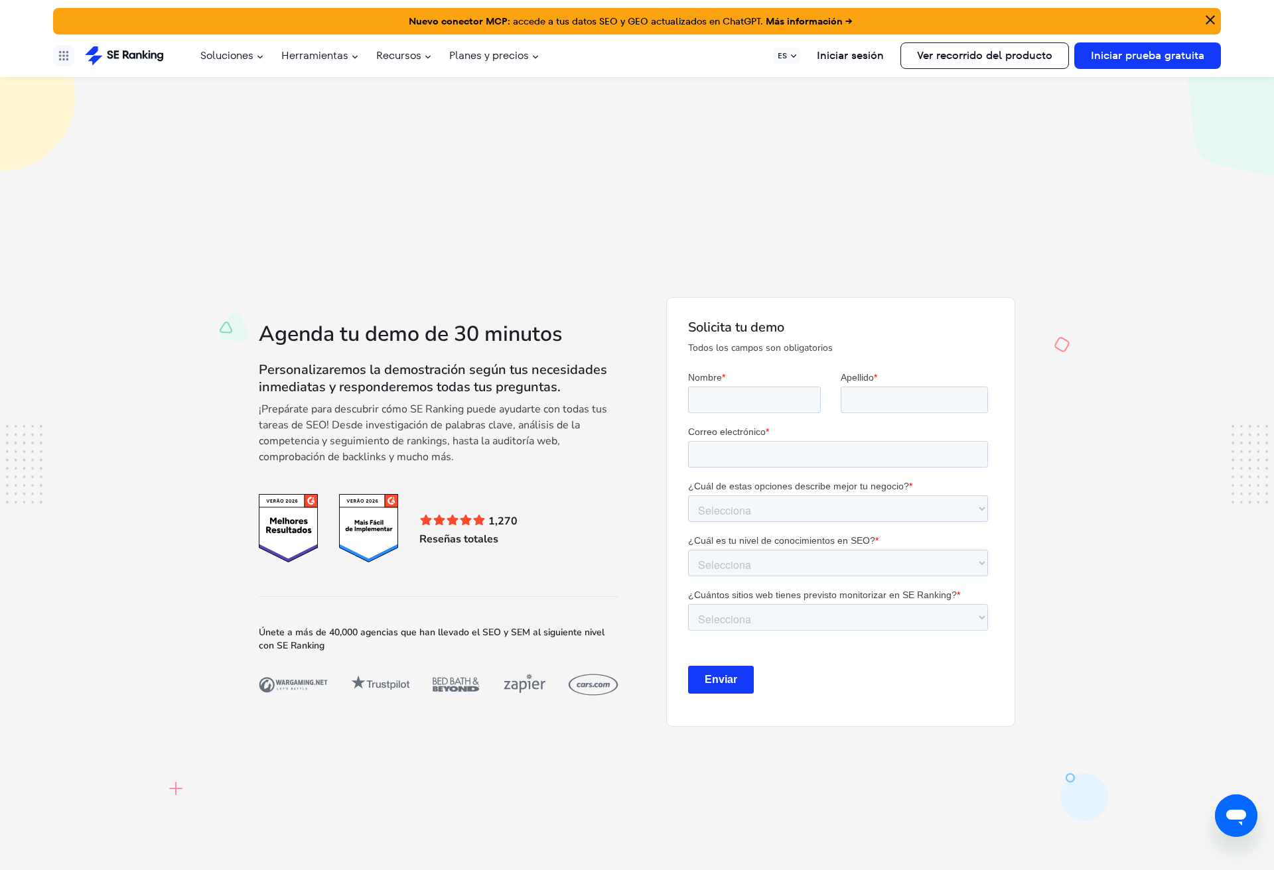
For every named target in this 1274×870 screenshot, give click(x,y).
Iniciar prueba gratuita (1147, 55)
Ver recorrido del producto (984, 55)
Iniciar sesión (850, 55)
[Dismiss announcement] (1209, 18)
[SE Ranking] (124, 56)
